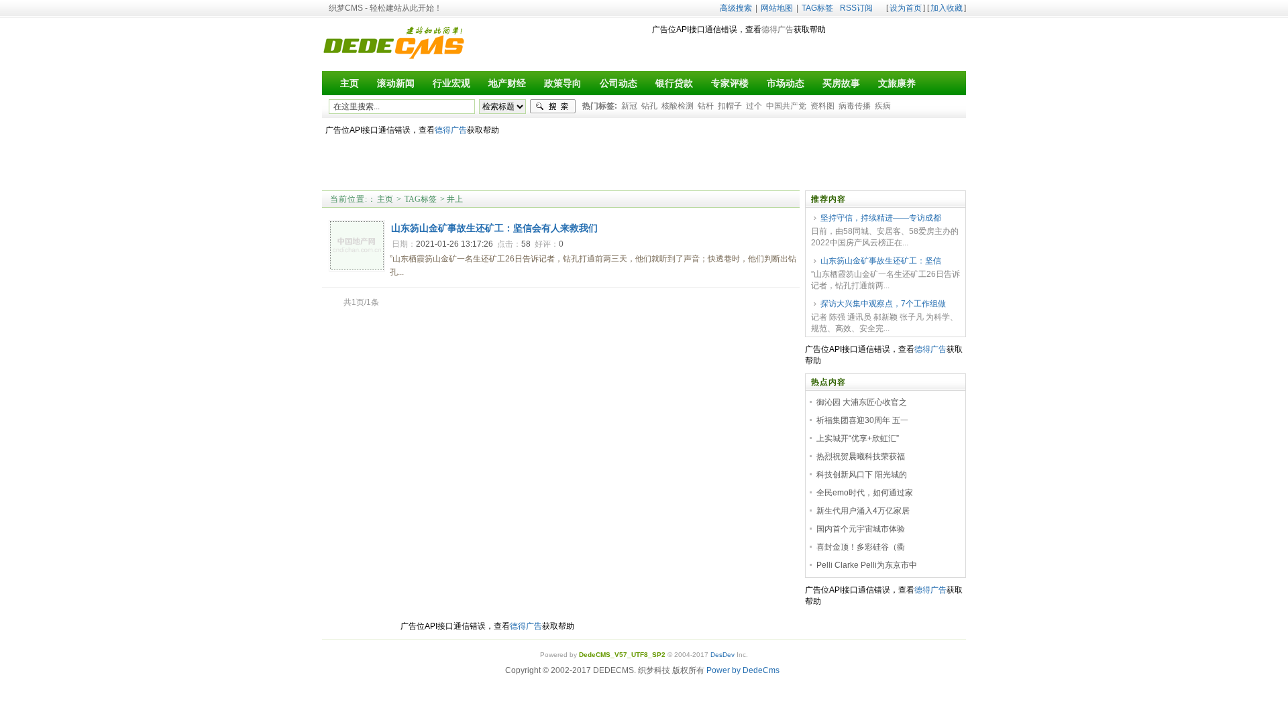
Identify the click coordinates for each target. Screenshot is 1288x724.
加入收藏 (946, 8)
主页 (385, 199)
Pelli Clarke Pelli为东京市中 (866, 565)
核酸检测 (677, 106)
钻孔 (649, 106)
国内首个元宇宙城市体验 (860, 529)
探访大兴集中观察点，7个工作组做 (883, 303)
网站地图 (777, 8)
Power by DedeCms (743, 670)
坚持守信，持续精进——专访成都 (880, 218)
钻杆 (706, 106)
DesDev (722, 654)
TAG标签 (817, 8)
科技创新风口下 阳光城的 (861, 474)
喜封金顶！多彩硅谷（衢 (860, 547)
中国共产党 (786, 106)
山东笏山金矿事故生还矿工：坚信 (880, 260)
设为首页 (906, 8)
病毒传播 (855, 106)
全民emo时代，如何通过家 (864, 492)
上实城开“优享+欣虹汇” (857, 438)
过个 (754, 106)
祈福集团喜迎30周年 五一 (862, 420)
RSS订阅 (856, 8)
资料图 (822, 106)
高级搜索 (736, 8)
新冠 (629, 106)
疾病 (883, 106)
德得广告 (777, 29)
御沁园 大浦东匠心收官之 (861, 402)
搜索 (553, 106)
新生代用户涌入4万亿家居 (863, 511)
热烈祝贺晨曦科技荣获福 (860, 456)
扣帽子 (730, 106)
